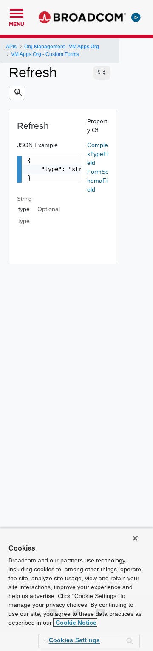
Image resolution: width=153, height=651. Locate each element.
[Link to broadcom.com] (82, 17)
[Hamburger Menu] (16, 12)
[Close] (135, 538)
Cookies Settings (74, 640)
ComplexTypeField (97, 154)
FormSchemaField (97, 180)
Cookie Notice (75, 622)
